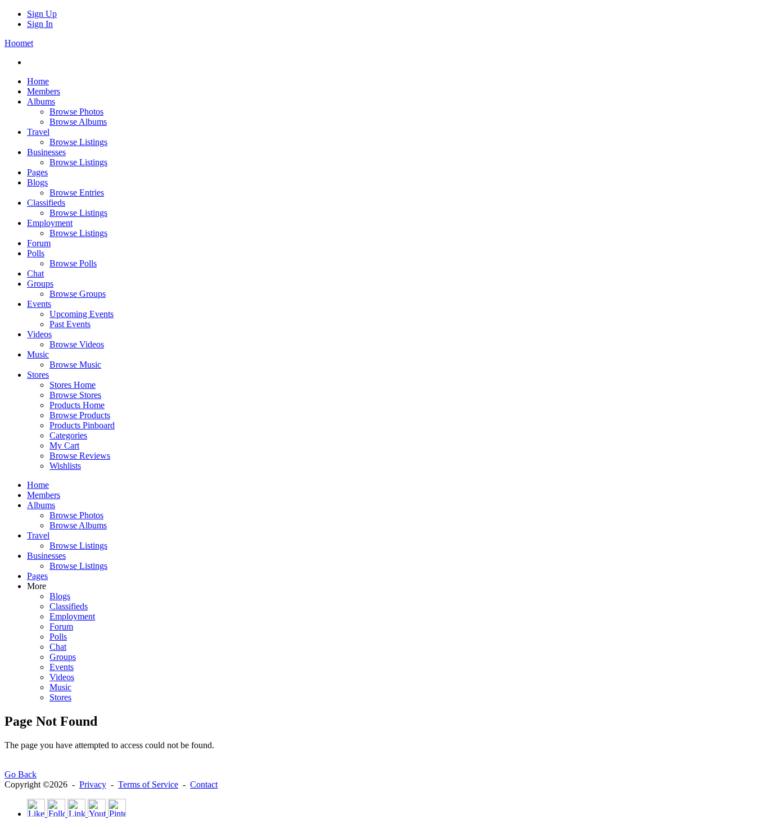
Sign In (40, 24)
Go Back (20, 774)
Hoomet (18, 43)
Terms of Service (148, 784)
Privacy (92, 784)
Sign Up (42, 14)
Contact (204, 784)
